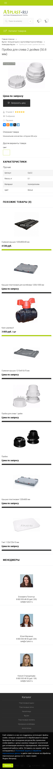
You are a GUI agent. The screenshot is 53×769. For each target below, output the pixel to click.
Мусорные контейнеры (26, 724)
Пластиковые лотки (26, 707)
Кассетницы (26, 711)
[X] (14, 124)
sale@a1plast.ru (26, 602)
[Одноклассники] (7, 124)
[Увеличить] (26, 75)
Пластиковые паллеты (26, 720)
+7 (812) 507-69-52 (41, 11)
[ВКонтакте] (4, 124)
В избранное (10, 116)
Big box (26, 716)
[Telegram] (18, 124)
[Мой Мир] (11, 124)
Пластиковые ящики (26, 703)
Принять (7, 766)
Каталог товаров (17, 31)
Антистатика (26, 728)
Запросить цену (18, 103)
